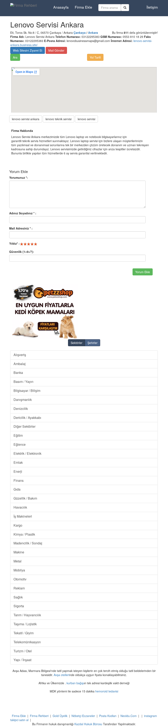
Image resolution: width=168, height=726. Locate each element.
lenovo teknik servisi (58, 119)
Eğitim (18, 435)
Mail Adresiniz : (21, 228)
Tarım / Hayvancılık (27, 615)
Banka (18, 372)
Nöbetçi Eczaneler (83, 716)
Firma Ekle (83, 7)
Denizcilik (21, 408)
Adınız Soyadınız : (22, 213)
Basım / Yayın (23, 381)
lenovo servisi (86, 119)
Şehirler (92, 343)
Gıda (17, 489)
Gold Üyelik (60, 716)
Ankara (93, 33)
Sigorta (19, 606)
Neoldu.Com (128, 716)
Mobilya (19, 570)
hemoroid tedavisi (106, 691)
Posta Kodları (107, 716)
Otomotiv (20, 579)
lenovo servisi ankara (25, 119)
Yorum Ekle (142, 272)
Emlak (18, 462)
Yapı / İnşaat (22, 659)
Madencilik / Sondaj (28, 543)
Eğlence (20, 444)
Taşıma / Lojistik (25, 624)
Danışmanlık (23, 399)
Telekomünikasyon (27, 642)
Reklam (19, 588)
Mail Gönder (56, 50)
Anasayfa (61, 7)
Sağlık (18, 597)
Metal (18, 561)
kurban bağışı (75, 683)
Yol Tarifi (95, 57)
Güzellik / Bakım (25, 498)
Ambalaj (20, 363)
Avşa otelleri (61, 675)
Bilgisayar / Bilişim (27, 390)
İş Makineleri (23, 516)
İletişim (152, 7)
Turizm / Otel (23, 651)
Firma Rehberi (39, 716)
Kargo (18, 525)
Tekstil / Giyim (24, 633)
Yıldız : (14, 243)
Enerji (18, 471)
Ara (15, 57)
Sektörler (76, 343)
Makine (19, 552)
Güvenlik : (21, 252)
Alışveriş (20, 354)
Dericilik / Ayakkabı (27, 417)
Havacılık (20, 507)
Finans (19, 480)
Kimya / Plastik (24, 534)
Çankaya (80, 33)
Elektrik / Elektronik (27, 453)
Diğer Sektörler (24, 426)
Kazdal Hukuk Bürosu (88, 724)
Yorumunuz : (18, 177)
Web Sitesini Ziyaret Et (27, 50)
